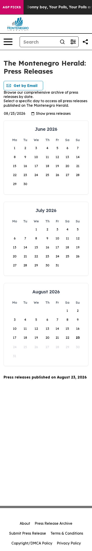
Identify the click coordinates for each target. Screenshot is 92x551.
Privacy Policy (69, 543)
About (25, 523)
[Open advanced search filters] (73, 42)
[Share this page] (85, 41)
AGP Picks (12, 7)
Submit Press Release (27, 533)
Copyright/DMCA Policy (31, 543)
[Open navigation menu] (8, 41)
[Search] (62, 42)
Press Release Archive (53, 523)
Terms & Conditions (66, 533)
